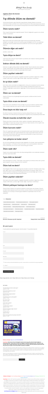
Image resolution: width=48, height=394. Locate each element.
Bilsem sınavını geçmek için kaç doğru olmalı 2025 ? (12, 314)
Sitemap (32, 278)
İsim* (4, 245)
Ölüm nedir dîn (24, 204)
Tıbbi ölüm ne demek (19, 209)
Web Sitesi (5, 256)
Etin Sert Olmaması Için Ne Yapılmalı (12, 219)
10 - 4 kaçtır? (5, 265)
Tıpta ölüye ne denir (18, 211)
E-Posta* (4, 251)
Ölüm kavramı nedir (15, 204)
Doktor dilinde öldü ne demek (9, 202)
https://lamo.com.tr (25, 278)
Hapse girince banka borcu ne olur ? (9, 290)
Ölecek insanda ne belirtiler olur (22, 202)
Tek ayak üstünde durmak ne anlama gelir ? (10, 287)
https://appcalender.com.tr (6, 278)
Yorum (4, 231)
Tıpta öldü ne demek (39, 209)
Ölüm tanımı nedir (32, 204)
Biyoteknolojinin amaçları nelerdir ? (9, 293)
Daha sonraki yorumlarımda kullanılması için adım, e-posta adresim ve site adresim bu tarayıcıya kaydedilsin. (23, 262)
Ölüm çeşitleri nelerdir (34, 202)
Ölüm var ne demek (7, 206)
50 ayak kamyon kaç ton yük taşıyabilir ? (10, 296)
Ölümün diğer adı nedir (30, 206)
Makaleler (8, 199)
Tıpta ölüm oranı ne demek (8, 211)
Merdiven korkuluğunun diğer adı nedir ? (10, 308)
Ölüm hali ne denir (7, 204)
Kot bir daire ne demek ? (7, 302)
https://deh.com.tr (17, 278)
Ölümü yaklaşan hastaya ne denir (18, 206)
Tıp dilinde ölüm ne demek (29, 209)
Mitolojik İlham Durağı (24, 7)
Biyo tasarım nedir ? (6, 299)
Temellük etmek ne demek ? (8, 305)
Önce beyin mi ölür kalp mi (8, 209)
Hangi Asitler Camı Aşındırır (38, 219)
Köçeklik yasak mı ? (6, 311)
